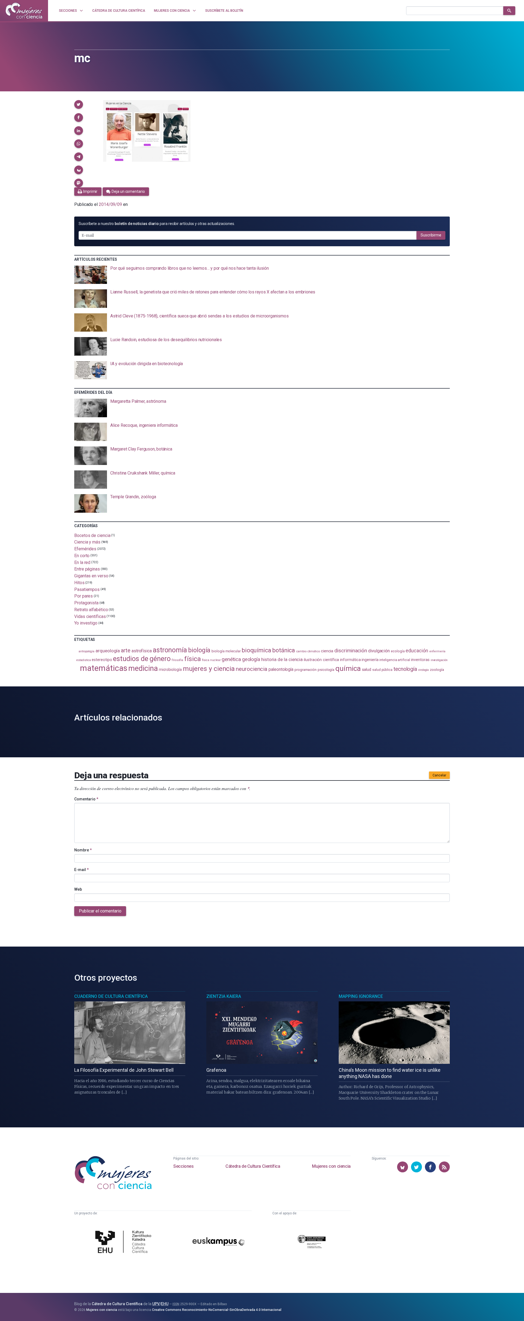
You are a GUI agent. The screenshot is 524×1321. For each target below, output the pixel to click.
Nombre (83, 850)
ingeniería (370, 660)
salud (366, 669)
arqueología (108, 650)
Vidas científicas (90, 616)
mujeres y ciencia (209, 668)
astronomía (170, 650)
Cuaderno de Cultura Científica (111, 996)
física (192, 659)
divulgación (379, 650)
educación (417, 650)
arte (125, 650)
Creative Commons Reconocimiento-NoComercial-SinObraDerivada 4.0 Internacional (216, 1310)
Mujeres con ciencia (331, 1166)
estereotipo (102, 660)
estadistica (83, 660)
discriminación (350, 650)
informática (350, 660)
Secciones (183, 1166)
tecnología (405, 669)
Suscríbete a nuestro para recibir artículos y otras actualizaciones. (157, 223)
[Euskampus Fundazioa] (218, 1242)
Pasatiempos (87, 589)
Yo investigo (85, 623)
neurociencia (251, 669)
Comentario (86, 799)
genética (231, 659)
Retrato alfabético (91, 609)
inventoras (420, 660)
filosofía (177, 660)
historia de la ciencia (282, 659)
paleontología (281, 669)
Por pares (83, 596)
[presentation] (262, 275)
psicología (326, 670)
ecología (397, 651)
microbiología (170, 669)
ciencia (327, 651)
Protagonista (86, 602)
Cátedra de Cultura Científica (252, 1166)
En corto (82, 555)
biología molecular (226, 651)
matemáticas (103, 668)
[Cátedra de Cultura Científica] (124, 1242)
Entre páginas (87, 569)
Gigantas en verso (91, 575)
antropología (86, 651)
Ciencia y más (87, 542)
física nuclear (211, 660)
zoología (437, 669)
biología (199, 650)
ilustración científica (321, 660)
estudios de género (142, 659)
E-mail (81, 869)
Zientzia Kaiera (223, 996)
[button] (78, 104)
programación (305, 670)
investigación (439, 660)
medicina (142, 668)
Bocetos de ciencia (92, 535)
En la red (82, 562)
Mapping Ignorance (361, 996)
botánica (283, 650)
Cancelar (439, 775)
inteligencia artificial (394, 660)
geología (251, 659)
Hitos (79, 582)
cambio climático (308, 651)
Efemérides (85, 548)
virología (423, 670)
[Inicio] (24, 10)
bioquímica (256, 650)
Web (78, 889)
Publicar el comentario (100, 911)
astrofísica (142, 650)
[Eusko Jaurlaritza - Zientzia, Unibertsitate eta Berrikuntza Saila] (311, 1242)
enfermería (437, 651)
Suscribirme (431, 235)
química (348, 668)
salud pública (382, 670)
